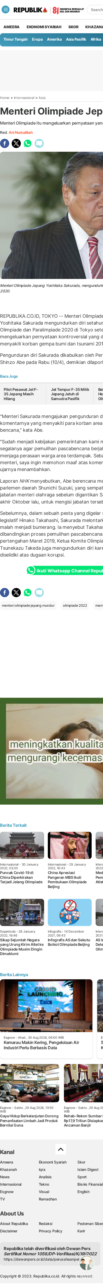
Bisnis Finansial (90, 1184)
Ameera (6, 1162)
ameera (11, 27)
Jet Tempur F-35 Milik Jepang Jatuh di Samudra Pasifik (70, 394)
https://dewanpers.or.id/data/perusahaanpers (43, 1259)
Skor (81, 1162)
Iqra (42, 1169)
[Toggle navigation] (5, 9)
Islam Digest (87, 1169)
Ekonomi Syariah (44, 27)
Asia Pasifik (76, 39)
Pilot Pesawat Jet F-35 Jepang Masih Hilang (21, 394)
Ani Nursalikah (21, 132)
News (5, 1177)
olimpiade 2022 (75, 605)
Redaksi (46, 1223)
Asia (42, 98)
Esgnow (7, 1191)
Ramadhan (48, 1199)
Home (5, 98)
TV (2, 1199)
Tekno (44, 1184)
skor (73, 27)
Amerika (54, 39)
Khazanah (8, 1169)
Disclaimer (8, 1231)
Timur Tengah (15, 39)
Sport (82, 1177)
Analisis (45, 1177)
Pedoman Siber (90, 1223)
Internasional (24, 98)
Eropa (37, 39)
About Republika (14, 1223)
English (83, 1191)
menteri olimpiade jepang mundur (28, 605)
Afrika (96, 39)
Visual (44, 1191)
